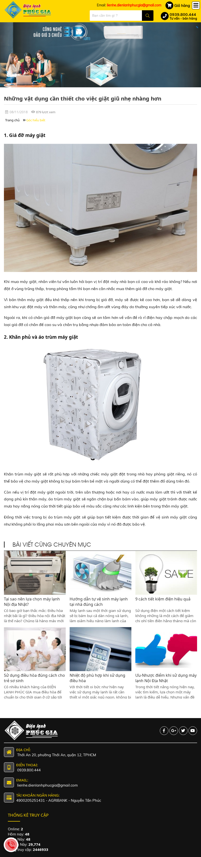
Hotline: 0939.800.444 (11, 844)
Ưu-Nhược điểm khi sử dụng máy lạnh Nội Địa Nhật (166, 678)
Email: (129, 5)
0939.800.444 (183, 14)
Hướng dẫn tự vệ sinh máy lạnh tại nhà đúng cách (99, 601)
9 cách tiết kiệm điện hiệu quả (162, 599)
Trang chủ (12, 120)
